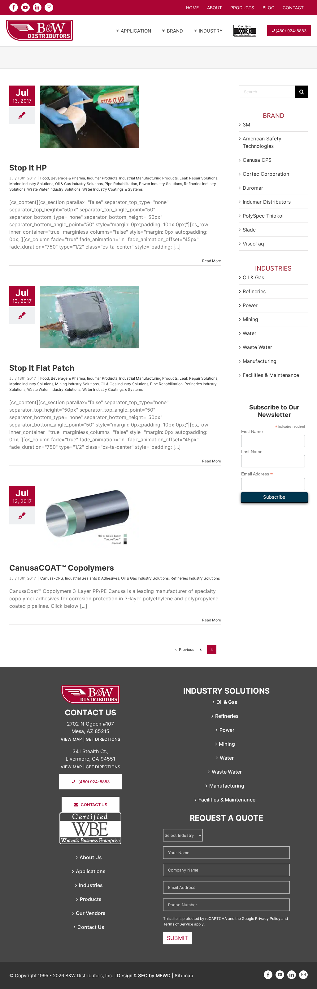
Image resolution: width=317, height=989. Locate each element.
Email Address (257, 474)
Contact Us (90, 927)
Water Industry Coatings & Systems (112, 189)
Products (91, 899)
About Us (91, 857)
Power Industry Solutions (160, 183)
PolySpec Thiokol (263, 216)
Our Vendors (91, 913)
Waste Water (257, 347)
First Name (252, 431)
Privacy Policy (267, 918)
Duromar (253, 188)
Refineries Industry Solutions (195, 578)
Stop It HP (28, 167)
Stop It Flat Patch (42, 368)
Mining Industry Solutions (77, 384)
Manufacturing (259, 361)
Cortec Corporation (266, 174)
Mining (250, 319)
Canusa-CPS (51, 578)
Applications (91, 871)
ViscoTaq (253, 244)
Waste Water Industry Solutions (53, 189)
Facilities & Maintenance (271, 375)
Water (249, 333)
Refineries (254, 291)
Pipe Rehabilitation (121, 183)
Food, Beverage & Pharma (62, 178)
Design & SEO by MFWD (144, 975)
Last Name (252, 451)
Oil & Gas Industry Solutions (79, 183)
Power (250, 305)
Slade (249, 230)
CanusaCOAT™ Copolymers (61, 567)
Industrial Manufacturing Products (148, 178)
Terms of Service (178, 924)
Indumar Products (102, 178)
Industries (91, 885)
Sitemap (184, 975)
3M (246, 124)
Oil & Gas (253, 277)
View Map (71, 739)
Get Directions (103, 739)
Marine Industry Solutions (31, 183)
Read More (211, 260)
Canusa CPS (257, 160)
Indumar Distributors (267, 202)
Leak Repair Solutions (198, 178)
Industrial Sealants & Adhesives (92, 578)
